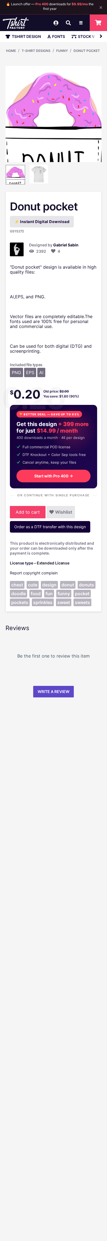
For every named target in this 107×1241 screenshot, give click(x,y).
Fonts (58, 36)
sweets (82, 602)
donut (67, 585)
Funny (62, 51)
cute (32, 585)
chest (17, 585)
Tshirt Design (26, 36)
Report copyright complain (34, 573)
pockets (19, 602)
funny (64, 593)
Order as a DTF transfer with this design (50, 526)
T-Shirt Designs (36, 51)
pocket (82, 593)
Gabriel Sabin (65, 245)
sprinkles (42, 602)
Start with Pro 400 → (53, 476)
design (49, 585)
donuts (86, 585)
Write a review (53, 691)
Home (11, 51)
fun (49, 593)
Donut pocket (87, 51)
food (36, 593)
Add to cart (28, 512)
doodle (18, 593)
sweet (63, 602)
